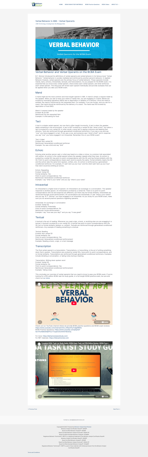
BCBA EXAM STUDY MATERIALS (74, 4)
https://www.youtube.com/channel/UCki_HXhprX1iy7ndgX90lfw (58, 328)
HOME (61, 4)
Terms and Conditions (34, 452)
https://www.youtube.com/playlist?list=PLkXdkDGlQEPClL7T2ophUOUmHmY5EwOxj (57, 331)
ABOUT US (115, 4)
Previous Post (32, 409)
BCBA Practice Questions (92, 4)
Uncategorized (50, 24)
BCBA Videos (105, 4)
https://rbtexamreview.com (59, 338)
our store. (46, 278)
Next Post (116, 409)
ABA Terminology (41, 24)
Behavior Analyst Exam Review (83, 427)
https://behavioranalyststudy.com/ (55, 336)
